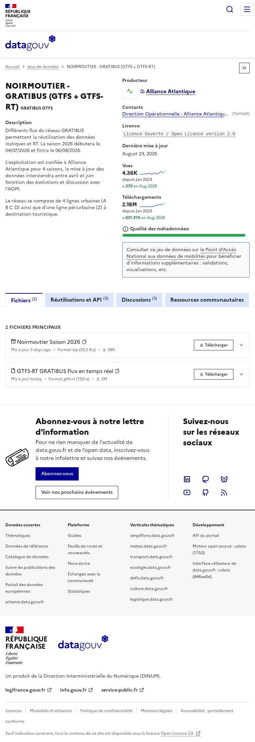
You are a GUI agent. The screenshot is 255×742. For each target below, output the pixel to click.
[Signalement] (244, 68)
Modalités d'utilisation (51, 711)
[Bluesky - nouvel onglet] (224, 479)
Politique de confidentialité (106, 711)
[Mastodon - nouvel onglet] (205, 479)
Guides (74, 536)
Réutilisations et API (79, 299)
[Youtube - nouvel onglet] (187, 492)
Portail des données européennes (24, 588)
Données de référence (26, 546)
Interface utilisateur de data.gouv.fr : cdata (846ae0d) (214, 570)
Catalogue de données (26, 557)
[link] (213, 345)
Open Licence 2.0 (177, 733)
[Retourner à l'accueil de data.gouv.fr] (30, 43)
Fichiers (24, 300)
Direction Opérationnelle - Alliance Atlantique (174, 114)
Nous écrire (79, 563)
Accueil (12, 67)
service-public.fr (119, 690)
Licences (13, 711)
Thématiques (17, 536)
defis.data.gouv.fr (147, 578)
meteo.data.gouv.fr (148, 546)
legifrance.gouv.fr (25, 690)
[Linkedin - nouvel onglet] (187, 479)
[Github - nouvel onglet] (205, 492)
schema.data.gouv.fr (24, 602)
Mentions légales (156, 711)
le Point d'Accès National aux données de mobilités (181, 253)
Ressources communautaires (207, 300)
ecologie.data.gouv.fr (150, 567)
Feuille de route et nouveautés (85, 549)
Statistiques (79, 591)
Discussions (139, 299)
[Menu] (247, 9)
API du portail (206, 536)
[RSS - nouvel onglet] (224, 492)
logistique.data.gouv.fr (151, 599)
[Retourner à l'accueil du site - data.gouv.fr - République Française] (83, 645)
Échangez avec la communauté (84, 577)
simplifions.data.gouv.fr (152, 536)
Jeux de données (43, 67)
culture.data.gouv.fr (149, 589)
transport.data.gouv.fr (151, 557)
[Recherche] (229, 9)
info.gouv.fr (73, 690)
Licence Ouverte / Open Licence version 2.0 (179, 133)
